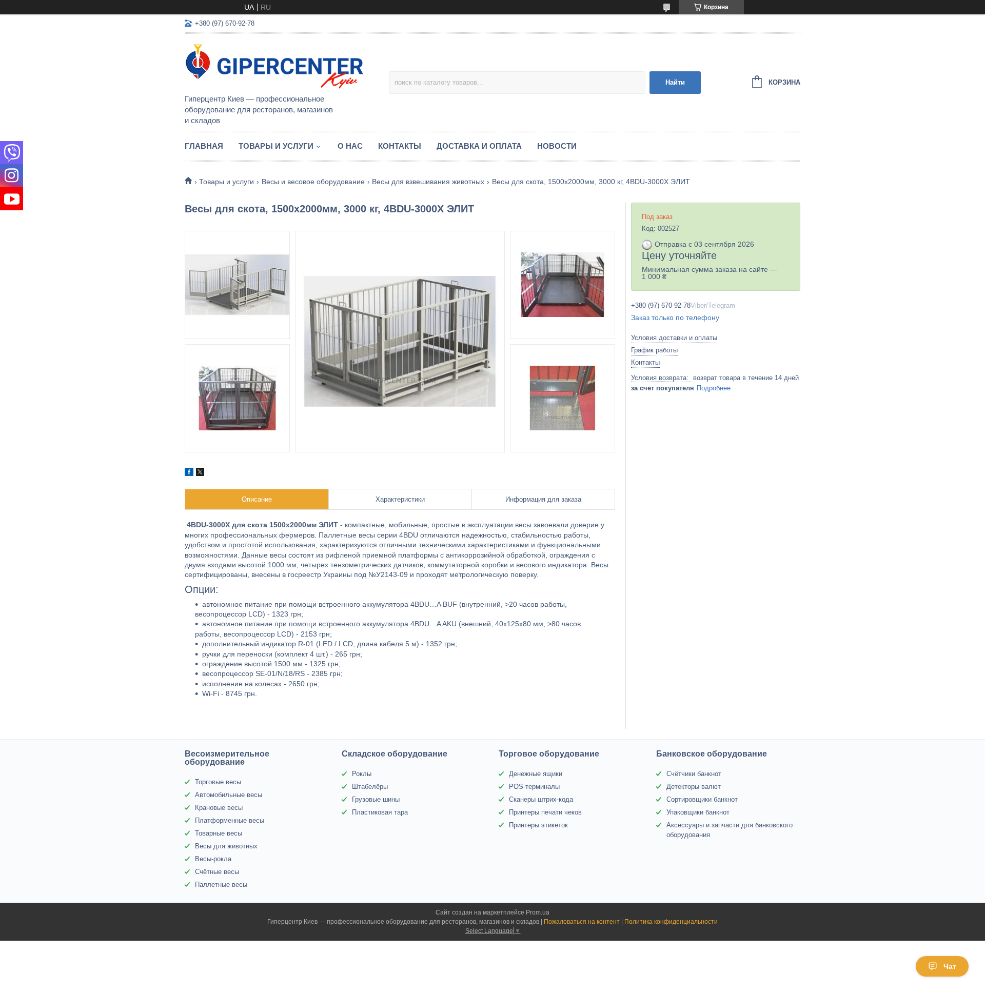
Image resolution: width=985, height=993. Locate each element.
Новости (557, 146)
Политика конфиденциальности (671, 921)
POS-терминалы (534, 786)
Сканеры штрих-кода (541, 799)
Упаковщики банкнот (698, 812)
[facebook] (189, 473)
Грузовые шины (376, 799)
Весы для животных (226, 846)
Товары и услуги (276, 146)
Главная (204, 146)
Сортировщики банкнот (702, 799)
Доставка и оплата (479, 146)
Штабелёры (370, 786)
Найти (675, 82)
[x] (200, 473)
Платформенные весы (229, 820)
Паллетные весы (221, 884)
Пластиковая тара (380, 812)
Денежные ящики (535, 774)
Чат (949, 966)
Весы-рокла (213, 859)
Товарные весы (218, 833)
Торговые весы (218, 782)
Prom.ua (537, 912)
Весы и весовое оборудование (313, 181)
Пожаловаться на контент (582, 921)
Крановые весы (219, 807)
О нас (350, 146)
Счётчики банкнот (693, 774)
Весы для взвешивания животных (428, 181)
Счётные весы (217, 872)
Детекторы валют (693, 786)
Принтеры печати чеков (545, 812)
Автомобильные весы (228, 795)
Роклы (361, 774)
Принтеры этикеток (538, 825)
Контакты (399, 146)
